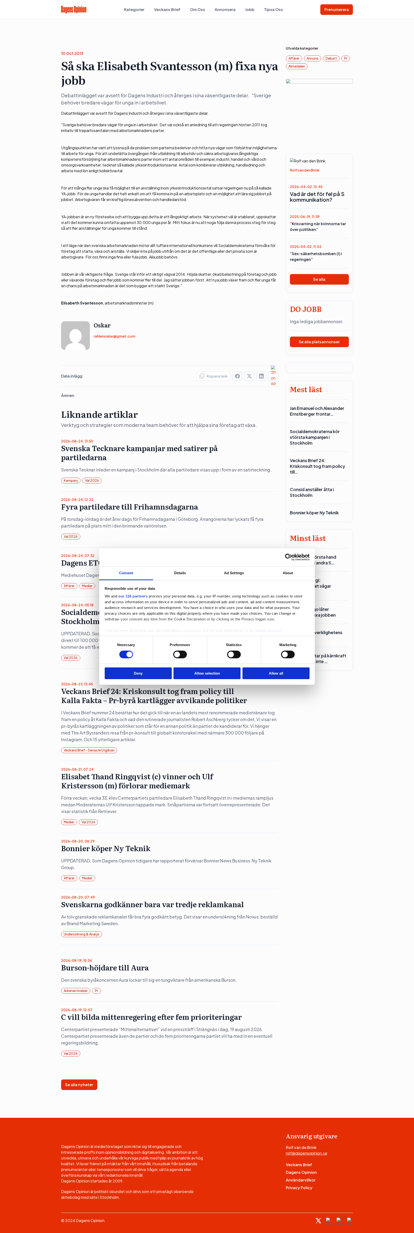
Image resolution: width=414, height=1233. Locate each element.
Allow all (276, 673)
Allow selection (207, 673)
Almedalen (296, 66)
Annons (312, 58)
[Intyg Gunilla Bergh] (319, 112)
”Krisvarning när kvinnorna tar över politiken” (318, 226)
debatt (331, 58)
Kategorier (134, 9)
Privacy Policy (299, 1187)
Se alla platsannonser (319, 341)
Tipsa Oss (273, 9)
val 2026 (92, 480)
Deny (138, 673)
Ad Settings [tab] (234, 573)
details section (268, 630)
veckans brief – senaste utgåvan (89, 750)
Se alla (319, 279)
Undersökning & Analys (81, 934)
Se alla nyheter (79, 1084)
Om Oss (197, 9)
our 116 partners (133, 596)
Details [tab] (180, 573)
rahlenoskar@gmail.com (114, 336)
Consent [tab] (126, 573)
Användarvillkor (301, 1179)
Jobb (249, 9)
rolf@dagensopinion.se (306, 1153)
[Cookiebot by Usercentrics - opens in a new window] (289, 557)
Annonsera (225, 9)
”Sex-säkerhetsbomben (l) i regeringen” (316, 256)
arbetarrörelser (76, 990)
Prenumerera (336, 9)
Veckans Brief (167, 9)
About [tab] (288, 573)
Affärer (69, 586)
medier (87, 586)
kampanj (71, 480)
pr (96, 990)
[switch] (180, 654)
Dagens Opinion (301, 1172)
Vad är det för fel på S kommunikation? (317, 196)
